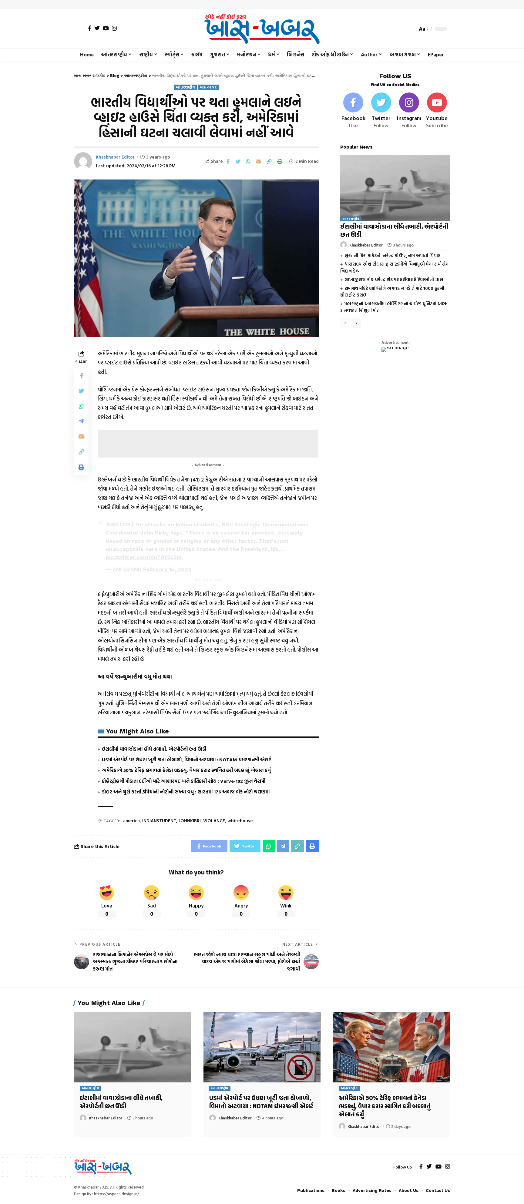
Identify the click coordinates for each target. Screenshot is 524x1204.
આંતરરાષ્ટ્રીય (185, 87)
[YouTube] (105, 28)
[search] (411, 29)
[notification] (402, 29)
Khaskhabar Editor (115, 156)
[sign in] (79, 29)
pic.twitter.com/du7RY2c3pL (144, 557)
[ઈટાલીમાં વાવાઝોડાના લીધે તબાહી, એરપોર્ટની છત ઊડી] (395, 188)
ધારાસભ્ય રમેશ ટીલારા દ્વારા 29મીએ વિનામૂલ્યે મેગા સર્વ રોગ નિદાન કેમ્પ (394, 267)
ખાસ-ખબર (208, 87)
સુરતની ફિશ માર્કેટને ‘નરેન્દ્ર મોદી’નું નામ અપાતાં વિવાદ (392, 255)
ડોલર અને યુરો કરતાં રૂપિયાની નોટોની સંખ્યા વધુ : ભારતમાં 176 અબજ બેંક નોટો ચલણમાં (186, 791)
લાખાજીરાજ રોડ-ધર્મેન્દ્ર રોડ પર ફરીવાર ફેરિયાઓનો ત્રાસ (393, 279)
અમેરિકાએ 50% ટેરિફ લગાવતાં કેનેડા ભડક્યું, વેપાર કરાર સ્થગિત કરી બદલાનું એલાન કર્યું (186, 770)
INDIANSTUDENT (159, 820)
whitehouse (240, 820)
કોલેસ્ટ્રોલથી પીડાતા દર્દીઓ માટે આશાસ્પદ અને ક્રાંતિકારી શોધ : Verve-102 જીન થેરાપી (183, 781)
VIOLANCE (214, 820)
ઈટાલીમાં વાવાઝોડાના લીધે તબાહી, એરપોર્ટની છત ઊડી (154, 749)
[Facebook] (89, 28)
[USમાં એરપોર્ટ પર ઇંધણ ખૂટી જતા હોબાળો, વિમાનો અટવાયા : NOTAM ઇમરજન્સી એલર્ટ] (262, 1047)
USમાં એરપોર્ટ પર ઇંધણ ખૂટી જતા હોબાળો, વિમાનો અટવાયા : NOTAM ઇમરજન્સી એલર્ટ (186, 759)
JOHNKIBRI (190, 820)
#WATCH (118, 524)
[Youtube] (437, 110)
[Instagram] (114, 28)
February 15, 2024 (167, 569)
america (131, 820)
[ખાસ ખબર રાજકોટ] (262, 29)
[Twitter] (97, 28)
